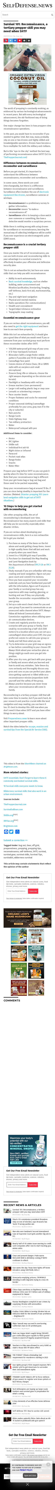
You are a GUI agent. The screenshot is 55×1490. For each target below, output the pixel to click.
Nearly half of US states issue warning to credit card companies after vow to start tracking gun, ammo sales (32, 1246)
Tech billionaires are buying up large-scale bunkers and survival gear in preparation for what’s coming (31, 1391)
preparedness (10, 848)
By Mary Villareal (27, 1263)
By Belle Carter (26, 1297)
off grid (35, 845)
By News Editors (27, 1227)
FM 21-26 (39, 564)
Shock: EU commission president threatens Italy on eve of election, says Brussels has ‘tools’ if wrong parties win (30, 1221)
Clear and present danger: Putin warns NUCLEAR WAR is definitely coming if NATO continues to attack (30, 1258)
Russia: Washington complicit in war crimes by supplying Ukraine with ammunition (31, 1303)
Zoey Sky (19, 36)
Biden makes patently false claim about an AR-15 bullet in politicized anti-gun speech (32, 1419)
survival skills (23, 854)
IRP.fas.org (9, 821)
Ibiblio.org (8, 815)
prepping (22, 848)
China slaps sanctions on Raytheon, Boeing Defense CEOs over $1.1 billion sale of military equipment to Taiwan (31, 1292)
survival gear (10, 854)
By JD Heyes (26, 1239)
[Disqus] (27, 1036)
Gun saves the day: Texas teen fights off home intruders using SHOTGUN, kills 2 (31, 1269)
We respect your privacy (35, 1455)
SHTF (35, 851)
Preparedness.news (17, 718)
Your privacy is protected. (14, 898)
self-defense (26, 851)
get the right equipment (27, 326)
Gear (29, 845)
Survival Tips (36, 854)
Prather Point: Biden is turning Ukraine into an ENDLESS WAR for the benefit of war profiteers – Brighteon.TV (32, 1313)
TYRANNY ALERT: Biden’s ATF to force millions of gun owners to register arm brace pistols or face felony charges (32, 1379)
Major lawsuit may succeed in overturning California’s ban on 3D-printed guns (29, 1324)
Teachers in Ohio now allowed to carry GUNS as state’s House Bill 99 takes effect (32, 1346)
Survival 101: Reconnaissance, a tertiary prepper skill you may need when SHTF (29, 1211)
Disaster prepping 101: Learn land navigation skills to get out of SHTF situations (26, 497)
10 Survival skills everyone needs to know (23, 786)
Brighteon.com (11, 826)
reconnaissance (11, 851)
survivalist (8, 857)
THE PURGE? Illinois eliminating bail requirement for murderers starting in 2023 (30, 1356)
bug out (22, 845)
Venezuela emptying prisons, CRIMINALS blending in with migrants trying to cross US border (30, 1280)
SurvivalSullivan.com (13, 809)
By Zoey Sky (26, 1215)
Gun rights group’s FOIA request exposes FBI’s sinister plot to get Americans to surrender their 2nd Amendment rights (32, 1367)
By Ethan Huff (26, 1340)
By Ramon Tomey (27, 1273)
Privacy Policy (26, 1470)
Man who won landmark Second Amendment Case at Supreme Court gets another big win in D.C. (32, 1233)
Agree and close (30, 1475)
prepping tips (34, 848)
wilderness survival (23, 857)
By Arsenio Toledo (28, 1319)
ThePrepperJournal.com (15, 157)
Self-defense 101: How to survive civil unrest (31, 1411)
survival (42, 851)
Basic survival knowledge (20, 281)
